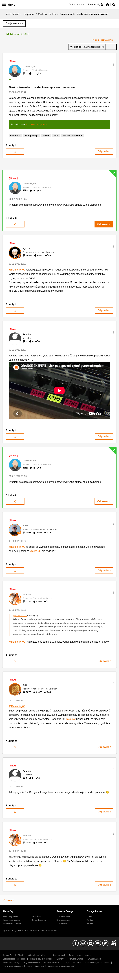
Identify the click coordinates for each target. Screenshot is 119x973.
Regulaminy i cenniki (12, 923)
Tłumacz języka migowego (41, 959)
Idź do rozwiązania (104, 40)
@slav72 (71, 719)
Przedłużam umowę (11, 920)
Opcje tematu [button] (13, 23)
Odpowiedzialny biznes (38, 955)
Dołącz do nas (77, 4)
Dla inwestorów (63, 920)
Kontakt (90, 920)
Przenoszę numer (10, 916)
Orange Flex (8, 955)
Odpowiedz (104, 151)
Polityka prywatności (72, 963)
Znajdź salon (37, 916)
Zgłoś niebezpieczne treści (14, 959)
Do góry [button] (10, 900)
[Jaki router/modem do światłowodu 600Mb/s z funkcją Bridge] (114, 47)
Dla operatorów (63, 916)
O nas (89, 916)
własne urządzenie (72, 135)
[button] (113, 64)
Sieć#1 (21, 955)
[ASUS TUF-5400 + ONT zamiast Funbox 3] (108, 47)
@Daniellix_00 (17, 269)
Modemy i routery (47, 14)
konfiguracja (31, 135)
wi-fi (56, 135)
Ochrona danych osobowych (98, 963)
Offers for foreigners (35, 966)
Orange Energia (94, 959)
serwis (46, 135)
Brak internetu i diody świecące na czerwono (42, 87)
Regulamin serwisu (32, 963)
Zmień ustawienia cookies (80, 955)
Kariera (90, 923)
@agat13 (35, 551)
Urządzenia (28, 14)
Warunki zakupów (51, 963)
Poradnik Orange (76, 959)
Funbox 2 (15, 135)
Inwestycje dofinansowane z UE (61, 966)
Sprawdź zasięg (39, 920)
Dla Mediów (62, 923)
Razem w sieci (59, 955)
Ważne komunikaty (11, 963)
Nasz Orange (12, 14)
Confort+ (60, 959)
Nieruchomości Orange (13, 966)
